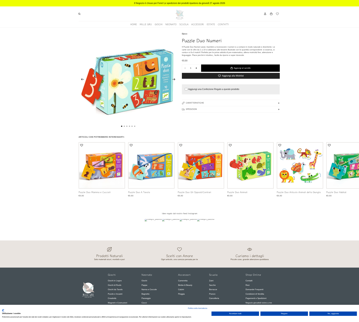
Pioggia (181, 294)
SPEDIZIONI (191, 109)
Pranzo (212, 294)
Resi (247, 285)
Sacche (212, 285)
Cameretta (182, 280)
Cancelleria (214, 298)
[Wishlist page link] (277, 13)
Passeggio (146, 298)
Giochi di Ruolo (114, 285)
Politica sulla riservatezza (197, 308)
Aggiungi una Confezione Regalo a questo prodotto (213, 89)
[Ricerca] (79, 14)
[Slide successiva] (175, 80)
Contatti (249, 280)
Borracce (213, 289)
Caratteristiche (195, 103)
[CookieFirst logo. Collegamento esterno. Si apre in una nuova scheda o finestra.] (3, 310)
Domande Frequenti (254, 289)
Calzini (181, 289)
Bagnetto (145, 294)
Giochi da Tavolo (115, 289)
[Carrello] (271, 14)
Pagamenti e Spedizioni (256, 298)
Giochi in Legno (115, 280)
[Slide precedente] (82, 80)
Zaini (211, 280)
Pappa (144, 285)
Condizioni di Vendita (255, 294)
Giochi (144, 280)
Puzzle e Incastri (115, 294)
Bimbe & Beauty (185, 285)
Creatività (112, 298)
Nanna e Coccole (149, 289)
